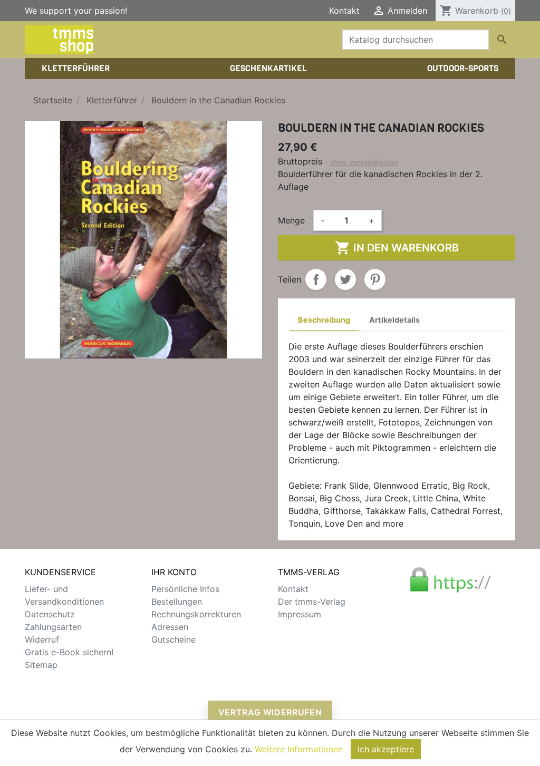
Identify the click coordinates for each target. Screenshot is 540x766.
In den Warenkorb (397, 248)
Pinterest (374, 279)
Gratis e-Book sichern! (69, 652)
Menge (291, 220)
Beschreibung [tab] (324, 319)
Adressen (169, 627)
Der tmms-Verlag (311, 601)
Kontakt (344, 10)
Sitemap (41, 665)
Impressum (299, 614)
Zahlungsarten (53, 627)
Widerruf (42, 639)
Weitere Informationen (299, 749)
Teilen (315, 279)
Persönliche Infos (185, 589)
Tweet (345, 279)
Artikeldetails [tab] (394, 319)
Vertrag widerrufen (270, 712)
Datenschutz (50, 614)
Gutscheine (173, 639)
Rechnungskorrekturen (196, 614)
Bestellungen (176, 601)
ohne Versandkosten (364, 162)
